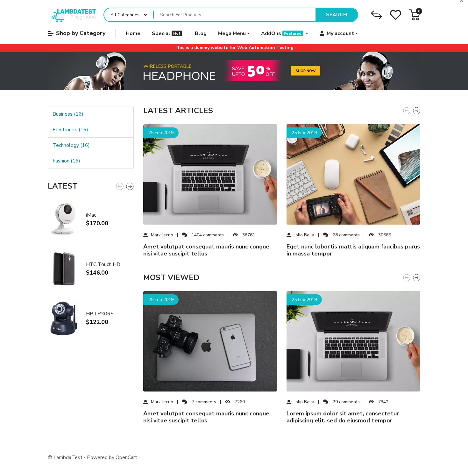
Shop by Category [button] (80, 33)
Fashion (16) (66, 160)
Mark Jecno (162, 235)
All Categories (124, 15)
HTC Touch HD (103, 264)
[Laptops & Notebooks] (234, 71)
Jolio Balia (304, 235)
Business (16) (68, 114)
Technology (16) (71, 145)
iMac (91, 215)
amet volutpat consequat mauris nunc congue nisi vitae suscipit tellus (206, 250)
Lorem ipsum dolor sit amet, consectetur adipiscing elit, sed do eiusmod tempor (343, 417)
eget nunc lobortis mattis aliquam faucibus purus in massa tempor (353, 250)
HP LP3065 (100, 313)
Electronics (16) (70, 129)
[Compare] (376, 14)
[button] (414, 14)
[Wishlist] (395, 14)
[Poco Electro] (72, 15)
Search (336, 14)
